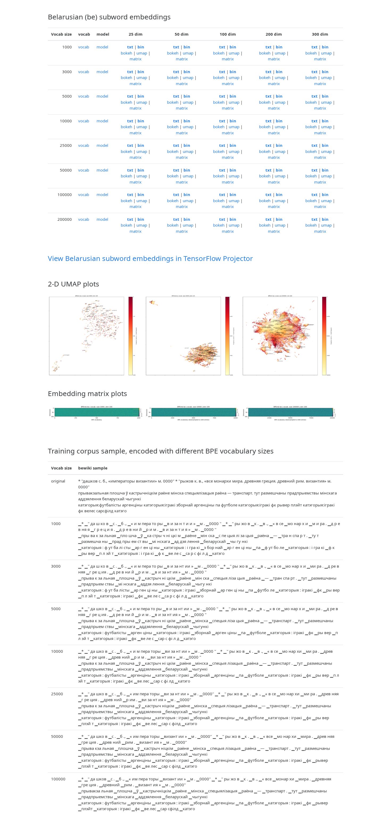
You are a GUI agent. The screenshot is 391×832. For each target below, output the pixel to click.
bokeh (126, 53)
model (102, 46)
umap (141, 53)
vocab (83, 46)
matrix (136, 58)
